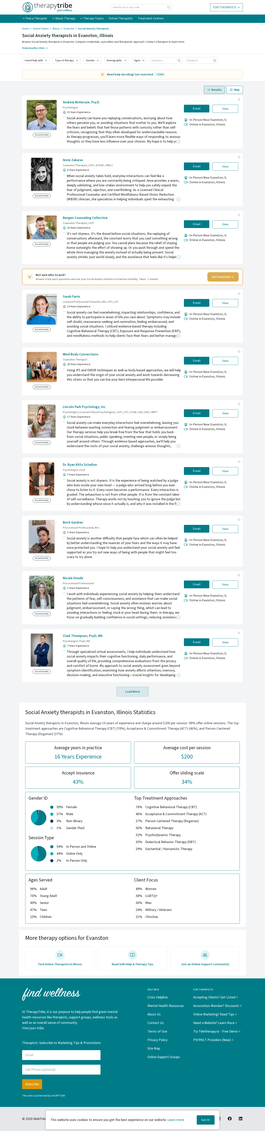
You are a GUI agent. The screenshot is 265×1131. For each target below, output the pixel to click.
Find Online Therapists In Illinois (60, 964)
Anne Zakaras (73, 160)
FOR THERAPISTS (224, 7)
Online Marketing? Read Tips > (215, 1014)
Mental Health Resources (165, 1005)
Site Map (153, 1048)
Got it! (205, 1120)
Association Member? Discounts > (217, 1005)
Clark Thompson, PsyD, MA (82, 635)
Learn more (175, 1119)
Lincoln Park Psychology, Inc (84, 406)
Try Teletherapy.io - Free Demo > (216, 1031)
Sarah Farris (71, 296)
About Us (154, 1014)
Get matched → (223, 277)
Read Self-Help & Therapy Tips (132, 964)
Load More (132, 691)
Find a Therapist (36, 18)
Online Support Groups (163, 1057)
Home (25, 29)
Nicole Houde (73, 578)
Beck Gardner (73, 522)
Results (216, 90)
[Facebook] (229, 1118)
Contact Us (155, 1022)
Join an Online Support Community (205, 964)
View (225, 109)
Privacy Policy (157, 1040)
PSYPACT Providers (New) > (213, 1040)
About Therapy (65, 18)
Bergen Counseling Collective (85, 217)
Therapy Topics (93, 18)
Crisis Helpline (157, 997)
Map (237, 90)
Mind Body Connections (80, 354)
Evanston (69, 29)
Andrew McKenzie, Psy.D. (81, 102)
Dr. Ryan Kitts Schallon (80, 464)
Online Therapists (121, 18)
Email (197, 108)
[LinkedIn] (240, 1118)
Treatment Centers (151, 18)
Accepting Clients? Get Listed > (215, 997)
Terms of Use (157, 1031)
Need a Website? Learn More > (215, 1022)
